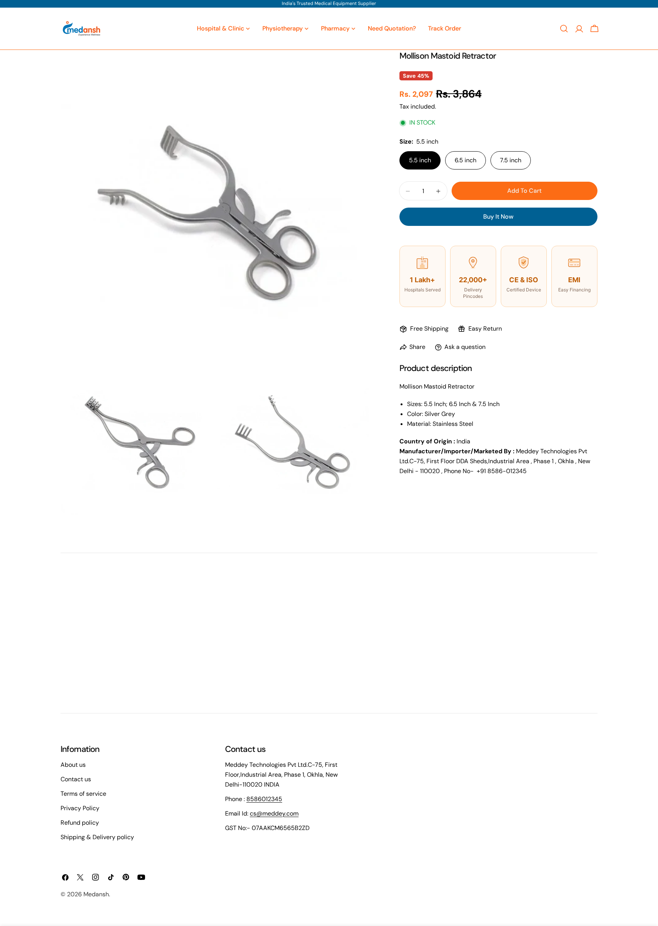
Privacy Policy (80, 808)
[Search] (564, 28)
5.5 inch (420, 161)
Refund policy (80, 823)
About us (73, 765)
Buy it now (498, 217)
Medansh (96, 894)
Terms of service (83, 794)
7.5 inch (510, 161)
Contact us (76, 779)
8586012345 (264, 799)
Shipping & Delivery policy (97, 837)
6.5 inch (465, 161)
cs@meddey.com (274, 813)
